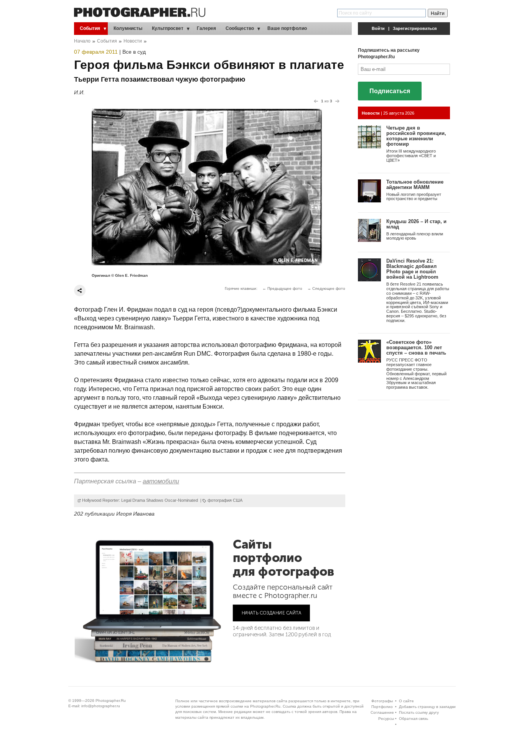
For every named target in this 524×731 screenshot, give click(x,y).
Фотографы (382, 701)
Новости (133, 41)
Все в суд (134, 52)
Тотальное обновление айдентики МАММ (414, 184)
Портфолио (382, 707)
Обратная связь (413, 718)
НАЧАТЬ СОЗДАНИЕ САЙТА (272, 612)
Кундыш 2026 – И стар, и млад (416, 224)
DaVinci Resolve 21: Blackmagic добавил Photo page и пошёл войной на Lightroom (412, 269)
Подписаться (389, 91)
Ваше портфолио (287, 28)
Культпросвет (167, 28)
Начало (82, 41)
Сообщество (240, 28)
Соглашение (382, 712)
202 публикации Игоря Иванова (114, 514)
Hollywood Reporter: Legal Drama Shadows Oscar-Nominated (140, 500)
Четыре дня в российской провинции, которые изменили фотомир (416, 136)
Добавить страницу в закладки (427, 707)
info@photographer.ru (100, 706)
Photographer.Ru (111, 700)
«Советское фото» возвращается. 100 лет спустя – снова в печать (416, 347)
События (90, 28)
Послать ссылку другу (419, 712)
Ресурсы (386, 718)
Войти (378, 28)
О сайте (406, 701)
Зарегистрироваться (415, 28)
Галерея (206, 28)
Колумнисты (128, 28)
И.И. (79, 92)
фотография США (225, 500)
